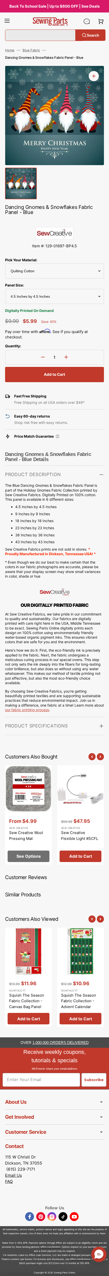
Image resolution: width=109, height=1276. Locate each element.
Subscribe (94, 1080)
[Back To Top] (101, 1268)
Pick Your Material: (21, 260)
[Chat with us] (86, 21)
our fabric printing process (27, 710)
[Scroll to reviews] (54, 222)
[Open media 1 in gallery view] (94, 76)
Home (9, 50)
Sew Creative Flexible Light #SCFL (79, 835)
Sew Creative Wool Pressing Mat (26, 835)
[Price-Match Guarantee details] (57, 436)
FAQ (9, 1181)
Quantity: (13, 346)
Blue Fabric (31, 50)
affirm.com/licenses (80, 1259)
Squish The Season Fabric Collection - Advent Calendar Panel (78, 1004)
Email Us (13, 1175)
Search (93, 35)
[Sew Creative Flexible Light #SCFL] (80, 815)
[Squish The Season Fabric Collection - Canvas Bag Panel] (28, 977)
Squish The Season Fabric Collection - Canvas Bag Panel (26, 1001)
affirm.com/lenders (50, 1246)
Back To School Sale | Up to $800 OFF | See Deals (54, 6)
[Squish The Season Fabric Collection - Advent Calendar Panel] (80, 977)
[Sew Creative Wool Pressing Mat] (28, 815)
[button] (7, 21)
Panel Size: (14, 285)
